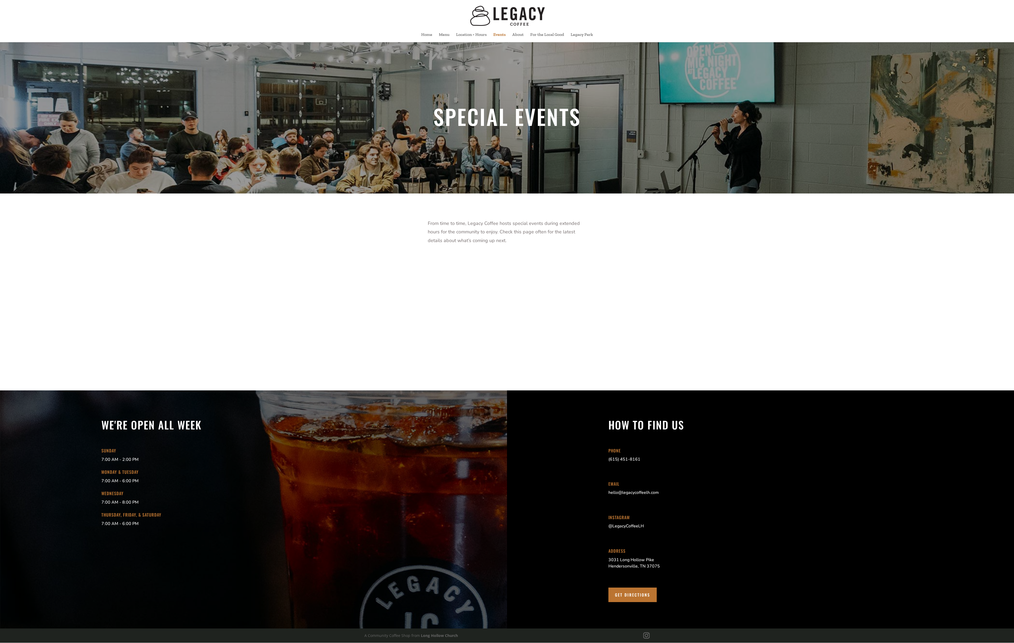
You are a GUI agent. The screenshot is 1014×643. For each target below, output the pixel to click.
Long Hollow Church (439, 635)
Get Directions (632, 595)
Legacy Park (582, 35)
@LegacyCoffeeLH (626, 526)
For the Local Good (547, 35)
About (518, 35)
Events (499, 35)
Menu (444, 35)
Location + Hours (471, 35)
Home (426, 35)
